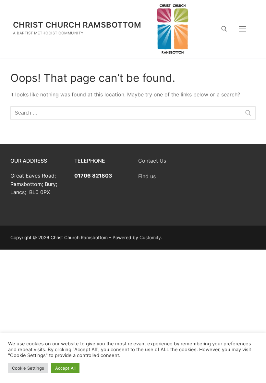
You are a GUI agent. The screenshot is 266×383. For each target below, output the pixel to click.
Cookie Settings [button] (28, 368)
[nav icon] (242, 29)
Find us (147, 176)
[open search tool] (224, 29)
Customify (150, 237)
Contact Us (152, 160)
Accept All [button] (65, 368)
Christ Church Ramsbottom (77, 25)
